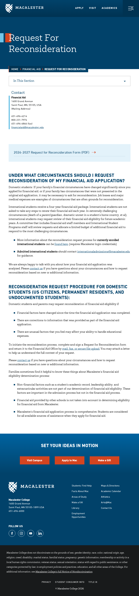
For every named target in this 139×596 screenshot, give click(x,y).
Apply (79, 8)
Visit (92, 8)
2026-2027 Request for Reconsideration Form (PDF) (51, 152)
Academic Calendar (111, 491)
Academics (109, 8)
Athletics (105, 496)
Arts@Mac (106, 502)
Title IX (92, 582)
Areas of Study (79, 496)
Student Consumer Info (69, 582)
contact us (36, 268)
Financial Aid (32, 69)
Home (14, 69)
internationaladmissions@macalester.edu (103, 251)
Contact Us (106, 507)
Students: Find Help (82, 485)
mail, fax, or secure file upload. (81, 349)
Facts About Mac (80, 491)
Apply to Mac (69, 460)
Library (75, 507)
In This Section (23, 81)
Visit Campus (34, 460)
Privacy (46, 582)
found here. (61, 244)
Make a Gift (104, 460)
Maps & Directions (110, 485)
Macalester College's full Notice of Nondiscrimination (63, 572)
